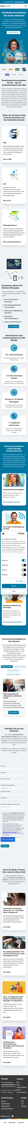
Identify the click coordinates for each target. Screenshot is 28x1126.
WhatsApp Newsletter (7, 1108)
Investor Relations (21, 1092)
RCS (22, 1103)
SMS (22, 1101)
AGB (5, 1122)
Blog (18, 1082)
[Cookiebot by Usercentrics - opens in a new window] (19, 534)
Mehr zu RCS (7, 200)
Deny (14, 591)
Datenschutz (12, 1122)
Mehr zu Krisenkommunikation (12, 622)
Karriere (19, 1089)
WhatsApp (24, 1106)
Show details (19, 581)
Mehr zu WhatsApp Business (12, 242)
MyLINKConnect (5, 1103)
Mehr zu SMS (7, 159)
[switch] (24, 565)
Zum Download (13, 326)
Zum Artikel (6, 927)
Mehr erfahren (13, 712)
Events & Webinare (22, 1087)
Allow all (14, 586)
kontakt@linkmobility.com (8, 1084)
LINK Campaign (5, 1106)
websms (3, 1101)
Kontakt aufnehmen (13, 32)
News (18, 1085)
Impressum (21, 1122)
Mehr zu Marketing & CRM (11, 502)
